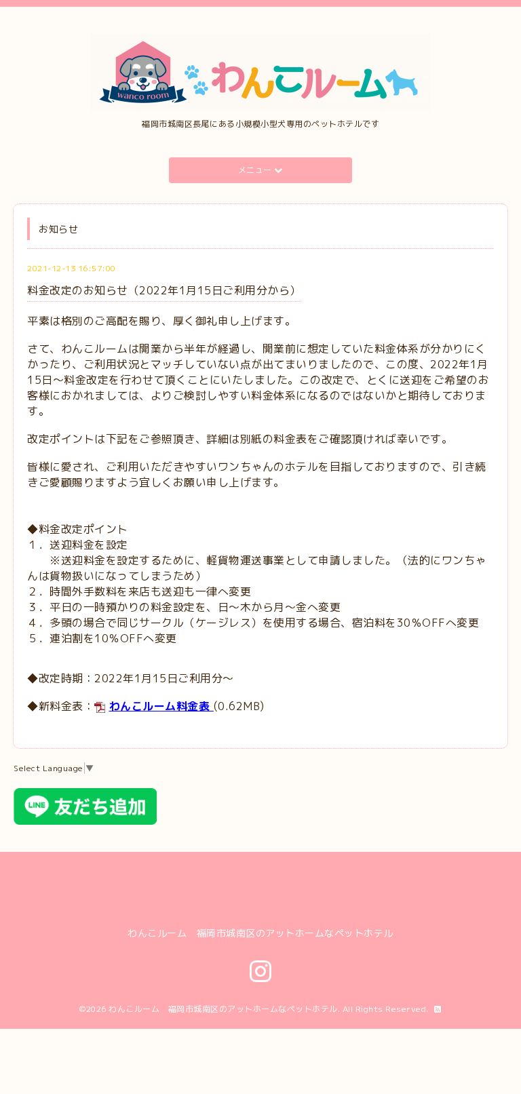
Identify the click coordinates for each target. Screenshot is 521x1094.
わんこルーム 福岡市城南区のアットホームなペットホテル (223, 1009)
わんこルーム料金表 (159, 706)
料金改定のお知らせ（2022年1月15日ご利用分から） (164, 290)
